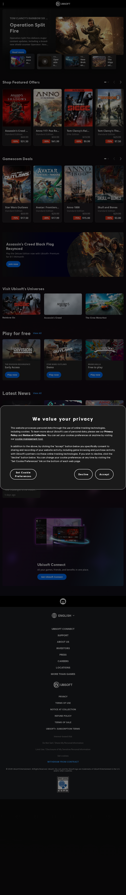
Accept (104, 474)
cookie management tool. (29, 438)
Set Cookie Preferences (23, 474)
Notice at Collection (34, 435)
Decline (83, 474)
